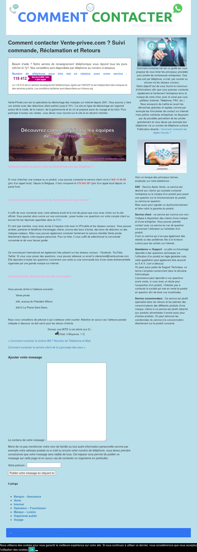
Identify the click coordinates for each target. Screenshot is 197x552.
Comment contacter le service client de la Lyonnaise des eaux (45, 347)
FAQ (58, 220)
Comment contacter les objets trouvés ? (170, 131)
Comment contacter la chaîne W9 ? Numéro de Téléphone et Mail (50, 341)
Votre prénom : (17, 465)
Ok (31, 549)
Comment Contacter (26, 533)
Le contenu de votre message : (27, 440)
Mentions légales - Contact (71, 533)
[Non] (36, 550)
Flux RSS (46, 533)
